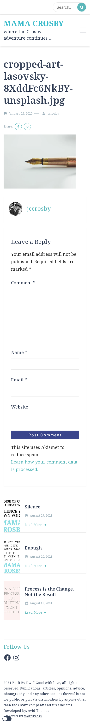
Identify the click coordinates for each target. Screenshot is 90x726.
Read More (34, 524)
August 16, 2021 (41, 603)
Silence (32, 506)
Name (19, 352)
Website (19, 407)
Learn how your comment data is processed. (44, 465)
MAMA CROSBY (34, 23)
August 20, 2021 (41, 556)
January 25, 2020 (20, 113)
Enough (33, 547)
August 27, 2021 (41, 515)
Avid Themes (38, 710)
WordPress (33, 716)
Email (19, 380)
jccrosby (53, 113)
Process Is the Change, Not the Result (49, 591)
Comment (23, 283)
